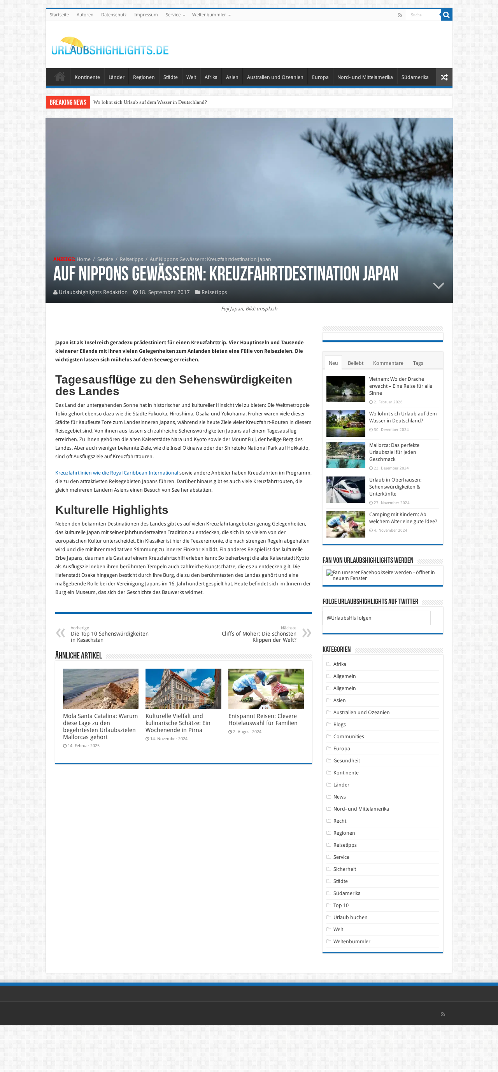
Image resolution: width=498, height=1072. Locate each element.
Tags (418, 363)
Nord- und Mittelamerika (365, 77)
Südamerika (415, 77)
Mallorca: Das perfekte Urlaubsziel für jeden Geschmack (394, 452)
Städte (170, 77)
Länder (116, 77)
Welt (191, 77)
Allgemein (344, 676)
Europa (320, 77)
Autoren (85, 15)
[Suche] (446, 15)
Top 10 (341, 905)
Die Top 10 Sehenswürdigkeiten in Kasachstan (110, 634)
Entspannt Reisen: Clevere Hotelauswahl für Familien (263, 720)
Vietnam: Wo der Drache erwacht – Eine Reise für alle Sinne (400, 386)
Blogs (339, 724)
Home (84, 259)
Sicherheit (344, 869)
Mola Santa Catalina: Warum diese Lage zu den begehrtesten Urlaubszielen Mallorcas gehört (100, 727)
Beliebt (355, 363)
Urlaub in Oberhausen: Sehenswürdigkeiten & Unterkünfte (395, 487)
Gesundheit (346, 761)
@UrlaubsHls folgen (349, 618)
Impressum (146, 15)
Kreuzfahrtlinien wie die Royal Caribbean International (116, 473)
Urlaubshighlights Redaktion (93, 292)
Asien (232, 77)
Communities (348, 736)
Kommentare (388, 363)
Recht (339, 821)
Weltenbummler (209, 15)
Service (173, 15)
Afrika (211, 77)
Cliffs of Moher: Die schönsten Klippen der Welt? (259, 634)
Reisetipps (131, 259)
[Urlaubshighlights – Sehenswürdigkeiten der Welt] (110, 44)
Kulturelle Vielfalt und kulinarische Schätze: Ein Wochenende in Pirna (178, 723)
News (339, 797)
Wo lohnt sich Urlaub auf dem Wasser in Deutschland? (150, 102)
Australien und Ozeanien (275, 77)
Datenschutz (113, 15)
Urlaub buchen (350, 917)
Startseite (59, 15)
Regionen (144, 77)
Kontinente (87, 77)
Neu (333, 363)
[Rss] (400, 15)
